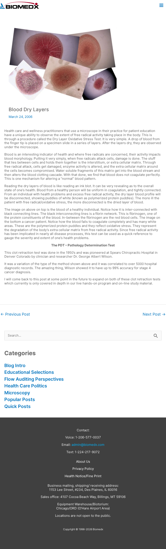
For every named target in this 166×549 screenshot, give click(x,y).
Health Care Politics (25, 385)
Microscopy (17, 392)
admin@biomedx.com (88, 445)
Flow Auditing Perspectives (34, 379)
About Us (83, 461)
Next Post (154, 314)
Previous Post (15, 314)
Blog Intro (15, 365)
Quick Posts (17, 406)
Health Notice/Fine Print (83, 476)
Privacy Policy (83, 469)
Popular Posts (19, 399)
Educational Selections (29, 372)
